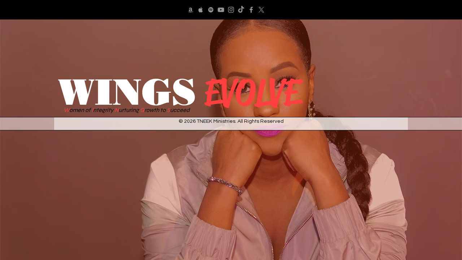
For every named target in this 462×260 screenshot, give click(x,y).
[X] (261, 10)
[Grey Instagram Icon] (231, 10)
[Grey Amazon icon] (191, 10)
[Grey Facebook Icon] (251, 10)
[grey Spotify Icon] (211, 10)
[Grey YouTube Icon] (221, 10)
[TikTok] (241, 10)
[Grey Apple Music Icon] (201, 10)
